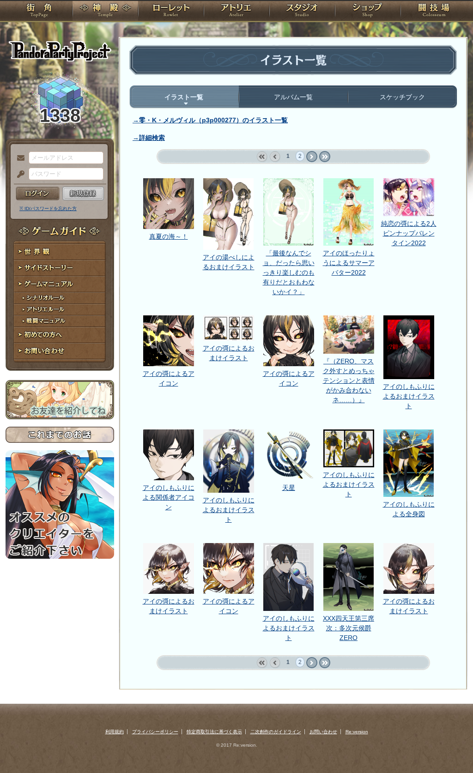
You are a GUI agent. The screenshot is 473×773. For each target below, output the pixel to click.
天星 (288, 487)
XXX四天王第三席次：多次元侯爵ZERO (348, 628)
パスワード (18, 174)
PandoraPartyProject (60, 51)
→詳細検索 (149, 137)
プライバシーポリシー (155, 731)
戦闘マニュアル (60, 321)
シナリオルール (60, 298)
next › (311, 157)
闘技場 (433, 11)
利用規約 (114, 731)
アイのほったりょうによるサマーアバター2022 (349, 262)
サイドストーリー (60, 268)
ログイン (38, 193)
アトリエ (236, 11)
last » (324, 157)
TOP (39, 11)
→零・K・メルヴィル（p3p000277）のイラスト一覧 (210, 120)
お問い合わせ (60, 351)
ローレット (171, 11)
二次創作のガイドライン (275, 731)
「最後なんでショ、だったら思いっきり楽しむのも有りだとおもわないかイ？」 (289, 272)
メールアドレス (18, 158)
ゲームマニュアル (60, 284)
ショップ (367, 11)
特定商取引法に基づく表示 (214, 731)
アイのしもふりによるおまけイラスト (409, 396)
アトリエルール (60, 309)
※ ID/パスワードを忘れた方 (48, 208)
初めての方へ (60, 335)
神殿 (105, 11)
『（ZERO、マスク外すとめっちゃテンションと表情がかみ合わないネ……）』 (349, 380)
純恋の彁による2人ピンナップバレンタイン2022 (409, 233)
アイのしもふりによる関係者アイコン (168, 497)
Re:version (357, 731)
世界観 (60, 252)
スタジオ (302, 11)
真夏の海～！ (168, 236)
